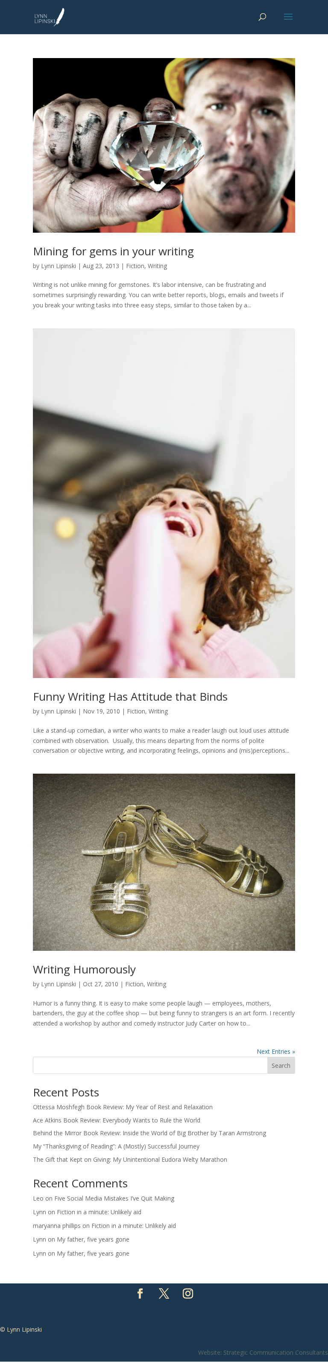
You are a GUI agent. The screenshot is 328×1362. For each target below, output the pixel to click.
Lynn (39, 1212)
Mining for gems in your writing (113, 251)
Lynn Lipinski (58, 266)
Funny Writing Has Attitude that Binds (130, 696)
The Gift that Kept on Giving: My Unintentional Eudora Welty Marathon (130, 1159)
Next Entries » (276, 1051)
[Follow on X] (164, 1293)
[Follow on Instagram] (188, 1293)
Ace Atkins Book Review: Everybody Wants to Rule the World (116, 1120)
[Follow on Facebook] (140, 1293)
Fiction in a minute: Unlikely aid (99, 1212)
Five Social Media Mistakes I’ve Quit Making (114, 1198)
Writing (157, 266)
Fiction (135, 266)
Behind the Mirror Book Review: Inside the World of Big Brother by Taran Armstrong (149, 1133)
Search (281, 1065)
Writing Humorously (84, 969)
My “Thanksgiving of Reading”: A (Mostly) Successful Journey (116, 1146)
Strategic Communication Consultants (275, 1352)
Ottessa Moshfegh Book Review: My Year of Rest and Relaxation (123, 1107)
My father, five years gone (93, 1239)
